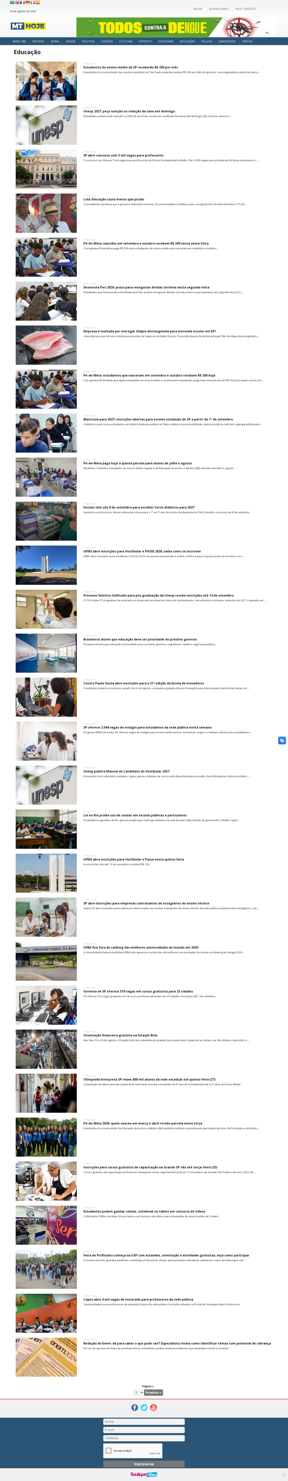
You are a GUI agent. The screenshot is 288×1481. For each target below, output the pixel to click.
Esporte (145, 41)
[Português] (12, 2)
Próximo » (153, 1392)
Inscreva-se (144, 1464)
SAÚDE (70, 41)
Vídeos (247, 41)
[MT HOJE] (28, 27)
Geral (55, 41)
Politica (88, 41)
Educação (187, 41)
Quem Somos (219, 9)
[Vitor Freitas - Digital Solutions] (283, 1474)
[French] (22, 2)
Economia (165, 41)
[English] (17, 2)
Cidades (107, 41)
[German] (27, 2)
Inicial (198, 9)
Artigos (38, 41)
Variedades (227, 41)
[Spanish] (38, 2)
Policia (206, 41)
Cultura (125, 41)
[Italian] (32, 2)
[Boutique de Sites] (144, 1474)
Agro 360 (19, 41)
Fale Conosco (245, 9)
